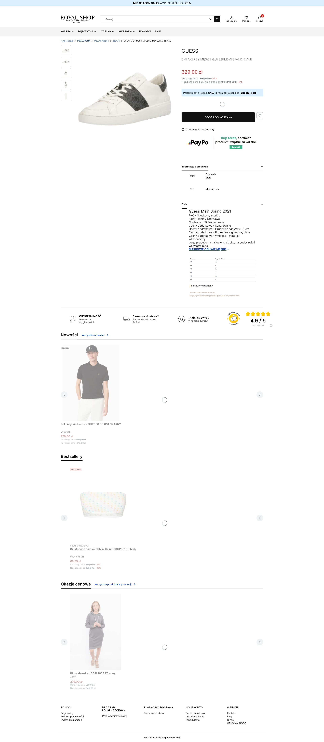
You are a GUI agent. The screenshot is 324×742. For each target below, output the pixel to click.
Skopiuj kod (248, 92)
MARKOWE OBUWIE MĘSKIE (207, 249)
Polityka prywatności (72, 716)
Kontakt (231, 713)
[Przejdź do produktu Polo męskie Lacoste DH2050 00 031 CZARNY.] (90, 383)
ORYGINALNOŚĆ (236, 723)
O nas (230, 719)
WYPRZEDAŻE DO (162, 3)
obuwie (116, 41)
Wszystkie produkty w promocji (113, 584)
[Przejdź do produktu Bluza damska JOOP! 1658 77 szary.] (95, 632)
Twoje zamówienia (195, 713)
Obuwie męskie (101, 41)
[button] (217, 19)
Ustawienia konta (194, 716)
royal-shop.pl (67, 41)
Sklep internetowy (161, 737)
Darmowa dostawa (154, 713)
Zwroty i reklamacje (71, 719)
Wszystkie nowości (93, 335)
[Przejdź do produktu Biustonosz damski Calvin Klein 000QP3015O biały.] (103, 504)
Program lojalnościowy (114, 715)
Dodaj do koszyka (218, 117)
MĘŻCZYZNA (83, 41)
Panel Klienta (192, 719)
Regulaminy (67, 713)
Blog (229, 716)
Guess (190, 51)
